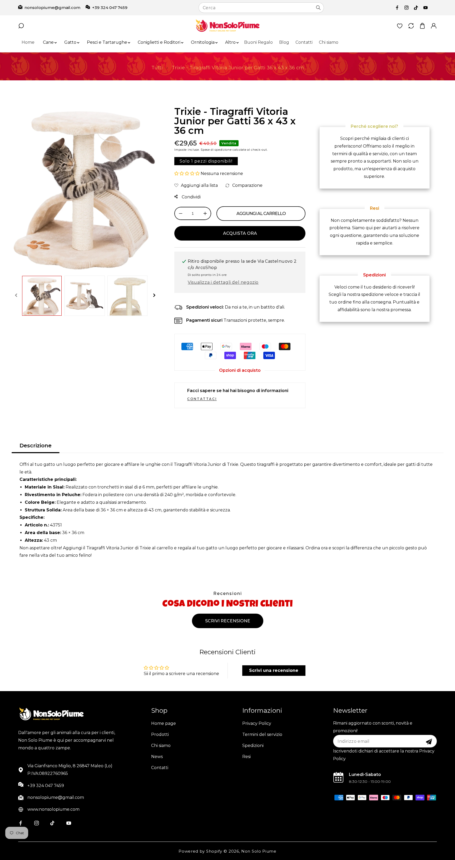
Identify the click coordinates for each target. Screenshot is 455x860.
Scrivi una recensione (273, 670)
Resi (246, 756)
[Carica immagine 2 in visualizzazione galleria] (84, 295)
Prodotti (160, 734)
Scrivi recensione (227, 620)
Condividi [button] (191, 196)
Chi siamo (161, 745)
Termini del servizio (262, 734)
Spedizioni (253, 745)
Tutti (157, 68)
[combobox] (261, 7)
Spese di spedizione (216, 150)
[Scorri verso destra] (154, 295)
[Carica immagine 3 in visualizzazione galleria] (127, 295)
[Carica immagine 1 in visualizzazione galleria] (42, 295)
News (157, 756)
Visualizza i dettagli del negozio (223, 282)
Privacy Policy (256, 723)
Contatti (159, 767)
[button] (48, 42)
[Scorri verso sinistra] (16, 295)
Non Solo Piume (258, 851)
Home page (163, 723)
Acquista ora (240, 233)
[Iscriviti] (429, 741)
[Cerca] (318, 7)
